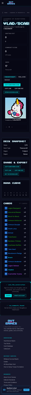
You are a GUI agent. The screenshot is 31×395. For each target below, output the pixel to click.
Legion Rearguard (14, 208)
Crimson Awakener (14, 261)
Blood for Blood (13, 216)
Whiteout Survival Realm (11, 359)
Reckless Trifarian (14, 241)
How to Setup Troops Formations (14, 367)
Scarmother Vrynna (15, 274)
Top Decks (7, 343)
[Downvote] (12, 127)
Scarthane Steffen (14, 245)
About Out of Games (10, 377)
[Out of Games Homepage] (11, 322)
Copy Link (8, 88)
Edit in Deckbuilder (11, 174)
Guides (6, 361)
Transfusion (12, 237)
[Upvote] (6, 127)
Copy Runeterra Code (12, 84)
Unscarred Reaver (14, 212)
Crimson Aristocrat (15, 220)
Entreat (10, 233)
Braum (10, 257)
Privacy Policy (8, 385)
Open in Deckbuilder (11, 92)
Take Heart (12, 249)
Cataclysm (7, 349)
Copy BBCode (19, 88)
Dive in (26, 389)
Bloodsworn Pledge (15, 253)
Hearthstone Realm (9, 341)
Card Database (8, 346)
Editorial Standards (9, 380)
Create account (19, 295)
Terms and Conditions (10, 382)
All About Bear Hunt (10, 364)
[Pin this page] (2, 13)
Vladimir (11, 270)
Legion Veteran (13, 266)
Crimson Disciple (14, 225)
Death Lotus (12, 229)
